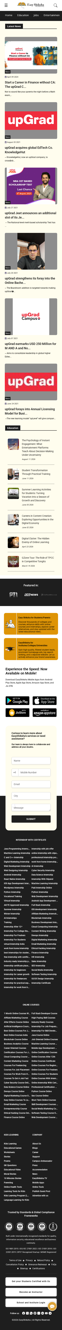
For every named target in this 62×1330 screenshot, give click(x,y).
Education (23, 15)
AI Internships (10, 918)
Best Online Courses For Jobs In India (17, 1031)
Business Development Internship (45, 922)
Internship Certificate (41, 983)
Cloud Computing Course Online (17, 1057)
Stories (7, 1156)
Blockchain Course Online (16, 1039)
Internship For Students (15, 939)
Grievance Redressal (37, 1264)
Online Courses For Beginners (45, 1065)
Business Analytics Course (16, 1044)
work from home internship (16, 948)
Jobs (36, 15)
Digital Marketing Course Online (17, 1096)
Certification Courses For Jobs (17, 1052)
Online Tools (38, 1187)
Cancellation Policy (15, 1264)
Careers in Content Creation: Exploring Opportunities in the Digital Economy (37, 519)
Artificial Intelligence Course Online (17, 1026)
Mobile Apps (38, 1182)
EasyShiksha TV (39, 1178)
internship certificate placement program (17, 965)
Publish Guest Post (41, 1191)
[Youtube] (46, 1313)
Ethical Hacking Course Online (17, 1113)
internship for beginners (15, 970)
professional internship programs (45, 857)
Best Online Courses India (16, 1035)
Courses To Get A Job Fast (16, 1078)
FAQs (53, 1264)
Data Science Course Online (16, 1087)
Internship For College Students (17, 931)
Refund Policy (43, 1260)
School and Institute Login (31, 1302)
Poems (7, 1161)
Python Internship (12, 892)
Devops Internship (40, 935)
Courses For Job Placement (16, 1070)
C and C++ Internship (13, 857)
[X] (27, 1313)
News (34, 1174)
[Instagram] (38, 1313)
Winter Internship (12, 914)
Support (36, 1156)
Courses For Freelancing (15, 1065)
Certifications (38, 1268)
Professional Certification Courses (45, 1087)
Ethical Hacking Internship (44, 948)
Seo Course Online (40, 1096)
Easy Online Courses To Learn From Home (17, 1100)
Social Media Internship (42, 970)
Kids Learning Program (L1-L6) (17, 1195)
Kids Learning (10, 1143)
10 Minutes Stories (12, 1178)
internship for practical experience (17, 983)
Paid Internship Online (42, 888)
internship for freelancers (15, 978)
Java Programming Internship (17, 849)
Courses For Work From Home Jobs (17, 1074)
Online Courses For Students (45, 1074)
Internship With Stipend (42, 879)
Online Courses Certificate (43, 1061)
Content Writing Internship (44, 931)
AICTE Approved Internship (16, 905)
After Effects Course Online (16, 1022)
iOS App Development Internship (17, 883)
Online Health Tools (13, 1187)
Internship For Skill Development (45, 1031)
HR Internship (38, 957)
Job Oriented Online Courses (45, 1039)
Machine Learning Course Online (45, 1044)
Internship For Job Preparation (45, 1026)
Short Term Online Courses (44, 1100)
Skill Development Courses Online (45, 1104)
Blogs (35, 1148)
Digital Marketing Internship (16, 862)
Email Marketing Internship (44, 944)
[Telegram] (50, 1313)
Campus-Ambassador (42, 1161)
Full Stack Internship (41, 905)
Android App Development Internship (45, 901)
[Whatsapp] (31, 1313)
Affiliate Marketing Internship (45, 914)
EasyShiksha (25, 1320)
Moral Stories (10, 1174)
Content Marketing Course (16, 1061)
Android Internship (12, 875)
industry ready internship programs (17, 961)
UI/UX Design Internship (43, 978)
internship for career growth (16, 974)
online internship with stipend (45, 853)
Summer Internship (12, 909)
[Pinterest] (35, 1313)
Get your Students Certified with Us (31, 1281)
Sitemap (24, 1268)
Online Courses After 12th (43, 1057)
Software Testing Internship (44, 974)
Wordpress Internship (14, 888)
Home (8, 15)
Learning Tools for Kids (14, 1191)
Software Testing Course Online (45, 1113)
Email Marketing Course (15, 1104)
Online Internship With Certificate (45, 1083)
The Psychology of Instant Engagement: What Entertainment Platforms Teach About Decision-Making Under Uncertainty (38, 447)
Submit (31, 819)
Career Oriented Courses (15, 1048)
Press (35, 1165)
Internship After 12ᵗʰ (13, 927)
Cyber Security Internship (43, 870)
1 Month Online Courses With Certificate (17, 1013)
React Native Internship (14, 879)
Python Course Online (42, 1091)
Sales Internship (39, 961)
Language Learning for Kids (16, 1200)
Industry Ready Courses (42, 1022)
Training (8, 922)
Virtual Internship (12, 901)
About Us (36, 1143)
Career (35, 1152)
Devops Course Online (14, 1091)
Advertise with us (40, 1195)
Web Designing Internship (16, 870)
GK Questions (10, 1165)
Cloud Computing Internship (45, 927)
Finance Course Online (14, 1117)
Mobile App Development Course (45, 1048)
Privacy (29, 1260)
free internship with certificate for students (17, 957)
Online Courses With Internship (45, 1078)
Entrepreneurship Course (15, 1108)
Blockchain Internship (41, 918)
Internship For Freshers (14, 935)
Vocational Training (13, 896)
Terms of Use (15, 1260)
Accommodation (40, 1169)
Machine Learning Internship (17, 853)
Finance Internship (40, 952)
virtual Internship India (14, 944)
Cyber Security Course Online (17, 1083)
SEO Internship (38, 965)
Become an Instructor (31, 1292)
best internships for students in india (17, 952)
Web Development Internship (17, 866)
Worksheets (9, 1152)
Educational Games (13, 1148)
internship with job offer (43, 849)
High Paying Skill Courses (43, 1018)
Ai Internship (37, 866)
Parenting (8, 1182)
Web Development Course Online (45, 1117)
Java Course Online (40, 1035)
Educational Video (12, 1169)
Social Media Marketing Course (45, 1108)
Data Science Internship (42, 875)
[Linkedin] (42, 1313)
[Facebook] (23, 1313)
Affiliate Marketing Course (16, 1018)
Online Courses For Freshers (45, 1070)
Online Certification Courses (44, 1052)
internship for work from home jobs (17, 987)
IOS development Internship (44, 909)
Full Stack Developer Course (44, 1013)
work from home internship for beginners (45, 862)
